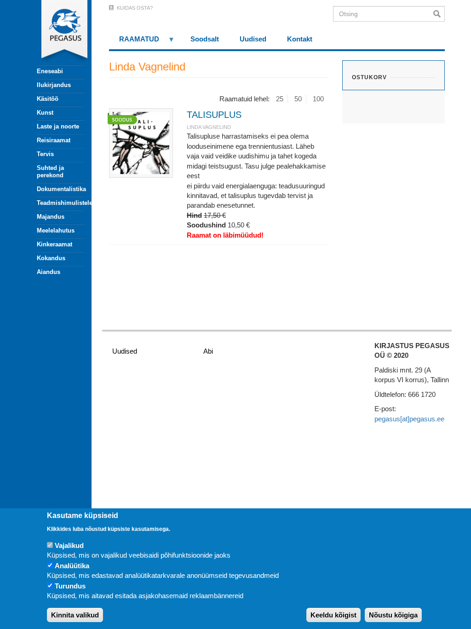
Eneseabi (50, 71)
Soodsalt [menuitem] (204, 39)
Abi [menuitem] (208, 351)
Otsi (439, 14)
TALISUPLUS (214, 115)
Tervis (45, 154)
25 (279, 99)
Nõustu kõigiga (393, 615)
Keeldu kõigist (333, 615)
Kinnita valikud (75, 615)
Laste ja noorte (58, 126)
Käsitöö (47, 98)
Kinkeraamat (54, 244)
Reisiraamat (53, 140)
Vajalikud (69, 545)
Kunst (45, 112)
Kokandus (51, 258)
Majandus (50, 216)
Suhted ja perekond (50, 171)
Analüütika (72, 566)
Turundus (70, 586)
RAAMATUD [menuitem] (134, 42)
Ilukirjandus (54, 85)
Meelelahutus (56, 230)
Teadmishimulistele (61, 202)
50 (298, 99)
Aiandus (48, 271)
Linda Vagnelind (209, 127)
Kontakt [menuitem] (299, 39)
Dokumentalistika (61, 189)
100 (318, 99)
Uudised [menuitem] (253, 39)
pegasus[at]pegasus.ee (409, 419)
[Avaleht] (55, 32)
